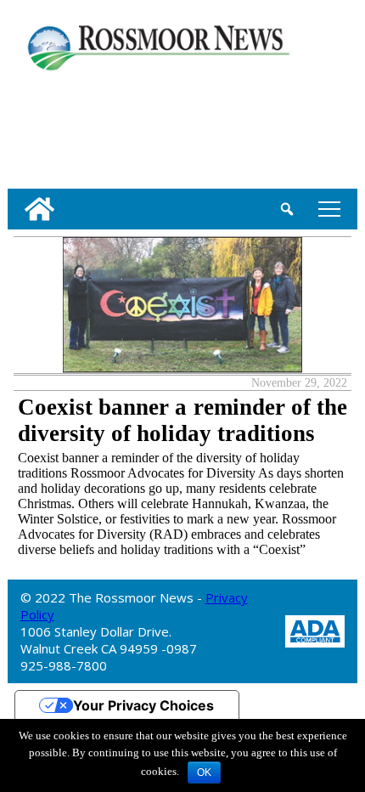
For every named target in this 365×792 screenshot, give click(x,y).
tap (326, 208)
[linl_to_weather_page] (62, 126)
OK (204, 772)
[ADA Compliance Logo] (315, 630)
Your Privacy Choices (143, 705)
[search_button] (287, 209)
